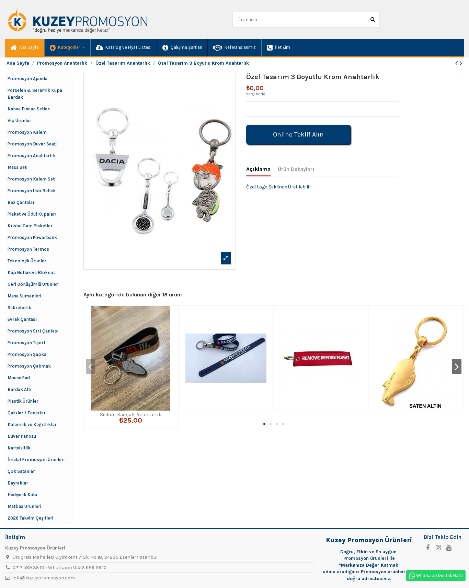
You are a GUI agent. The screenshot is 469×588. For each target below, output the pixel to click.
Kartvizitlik (19, 447)
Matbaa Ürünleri (24, 506)
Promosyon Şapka (27, 354)
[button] (67, 47)
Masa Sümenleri (24, 295)
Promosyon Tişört (26, 342)
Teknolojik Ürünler (27, 260)
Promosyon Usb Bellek (32, 190)
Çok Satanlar (21, 471)
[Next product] (461, 63)
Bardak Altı (20, 389)
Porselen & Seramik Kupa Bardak (35, 94)
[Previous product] (457, 63)
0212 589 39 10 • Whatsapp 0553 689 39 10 (59, 567)
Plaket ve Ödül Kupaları (32, 214)
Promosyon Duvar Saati (32, 143)
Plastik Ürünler (23, 401)
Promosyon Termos (28, 249)
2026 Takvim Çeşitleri (30, 518)
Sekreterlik (19, 307)
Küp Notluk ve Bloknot (31, 272)
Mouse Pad (19, 377)
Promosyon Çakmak (29, 366)
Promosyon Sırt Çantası (33, 331)
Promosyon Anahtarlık (32, 155)
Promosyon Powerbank (32, 237)
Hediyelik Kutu (22, 494)
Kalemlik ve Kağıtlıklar (32, 424)
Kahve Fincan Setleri (29, 108)
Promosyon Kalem (27, 132)
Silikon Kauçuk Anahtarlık (131, 414)
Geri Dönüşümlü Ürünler (33, 284)
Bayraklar (18, 483)
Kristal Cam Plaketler (30, 225)
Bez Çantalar (21, 202)
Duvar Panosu (22, 436)
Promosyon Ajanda (27, 78)
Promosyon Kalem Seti (32, 179)
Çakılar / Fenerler (27, 412)
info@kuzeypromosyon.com (43, 578)
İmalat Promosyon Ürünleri (36, 459)
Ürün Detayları (296, 169)
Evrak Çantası (22, 319)
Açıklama (258, 169)
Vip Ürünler (19, 120)
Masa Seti (17, 167)
